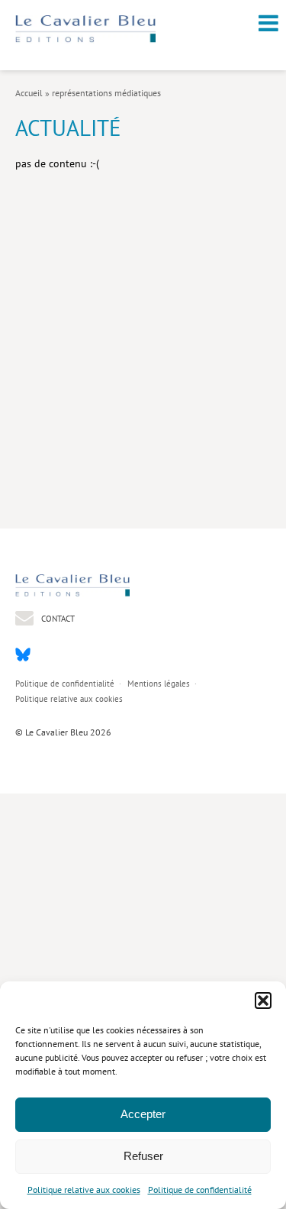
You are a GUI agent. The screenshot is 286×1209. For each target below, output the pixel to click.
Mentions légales (158, 683)
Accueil (29, 93)
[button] (263, 1000)
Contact (57, 618)
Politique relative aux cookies (83, 1189)
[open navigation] (268, 23)
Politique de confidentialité (200, 1189)
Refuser (143, 1155)
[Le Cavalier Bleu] (85, 39)
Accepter (143, 1113)
